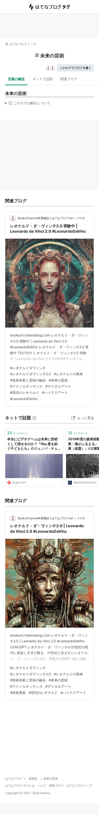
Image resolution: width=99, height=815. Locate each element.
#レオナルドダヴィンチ (28, 368)
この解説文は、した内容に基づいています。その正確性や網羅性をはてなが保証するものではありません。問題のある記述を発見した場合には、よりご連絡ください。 (27, 104)
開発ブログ (56, 785)
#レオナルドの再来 (68, 374)
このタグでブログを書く (75, 68)
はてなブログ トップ (22, 44)
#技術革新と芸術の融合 (28, 380)
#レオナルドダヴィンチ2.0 (30, 374)
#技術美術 (18, 692)
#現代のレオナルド (24, 392)
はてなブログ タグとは (20, 785)
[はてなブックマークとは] (34, 417)
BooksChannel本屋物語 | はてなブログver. (46, 218)
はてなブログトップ (79, 785)
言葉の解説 (16, 79)
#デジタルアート (58, 386)
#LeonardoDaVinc (24, 399)
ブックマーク (17, 432)
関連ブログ (68, 79)
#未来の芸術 (58, 380)
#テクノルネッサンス (26, 386)
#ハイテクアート (55, 392)
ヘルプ (41, 785)
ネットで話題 (42, 79)
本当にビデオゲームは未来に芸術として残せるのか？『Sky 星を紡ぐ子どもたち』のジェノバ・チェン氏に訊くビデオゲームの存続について (32, 444)
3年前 (81, 218)
